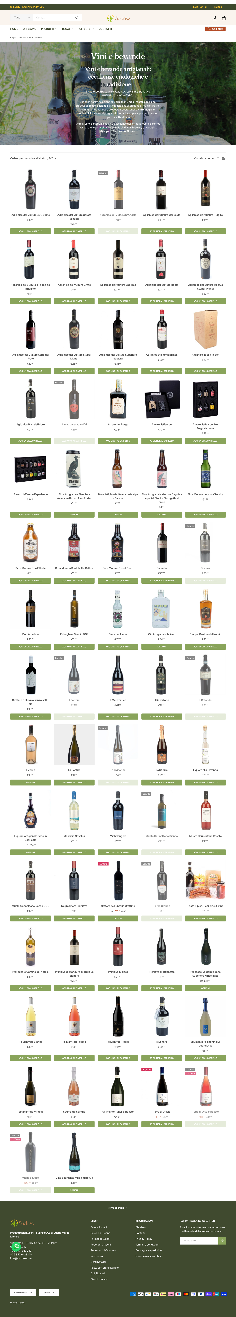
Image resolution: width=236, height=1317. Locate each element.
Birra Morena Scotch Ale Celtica (74, 568)
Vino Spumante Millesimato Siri (74, 1177)
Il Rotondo (205, 700)
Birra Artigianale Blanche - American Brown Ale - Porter (74, 496)
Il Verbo (30, 770)
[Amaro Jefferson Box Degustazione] (205, 399)
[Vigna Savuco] (30, 1152)
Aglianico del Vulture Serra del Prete (30, 356)
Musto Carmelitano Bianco (162, 836)
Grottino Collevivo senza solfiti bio (30, 701)
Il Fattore (74, 700)
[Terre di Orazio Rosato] (205, 1086)
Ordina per (16, 158)
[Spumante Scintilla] (74, 1086)
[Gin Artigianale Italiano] (161, 608)
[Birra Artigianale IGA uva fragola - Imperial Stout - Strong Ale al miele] (161, 469)
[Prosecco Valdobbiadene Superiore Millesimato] (205, 946)
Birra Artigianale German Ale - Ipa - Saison (118, 496)
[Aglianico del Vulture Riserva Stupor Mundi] (205, 259)
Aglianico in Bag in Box (205, 354)
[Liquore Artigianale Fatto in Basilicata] (30, 810)
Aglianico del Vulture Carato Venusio (74, 216)
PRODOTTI (47, 28)
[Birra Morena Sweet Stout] (118, 542)
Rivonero (161, 1041)
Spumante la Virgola (30, 1111)
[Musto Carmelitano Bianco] (161, 810)
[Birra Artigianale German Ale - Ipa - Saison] (118, 469)
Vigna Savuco (30, 1177)
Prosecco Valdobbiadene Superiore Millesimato (205, 973)
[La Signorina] (118, 744)
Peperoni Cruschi (101, 1244)
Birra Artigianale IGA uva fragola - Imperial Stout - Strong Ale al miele (162, 498)
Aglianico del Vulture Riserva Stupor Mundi (205, 286)
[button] (223, 18)
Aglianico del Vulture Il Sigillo (205, 214)
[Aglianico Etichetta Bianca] (161, 329)
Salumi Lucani (99, 1227)
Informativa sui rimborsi (149, 1256)
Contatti (140, 1233)
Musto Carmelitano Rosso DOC (30, 906)
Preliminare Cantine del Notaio (30, 971)
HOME (14, 28)
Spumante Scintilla (74, 1111)
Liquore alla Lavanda (205, 770)
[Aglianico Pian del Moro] (30, 399)
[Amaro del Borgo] (118, 399)
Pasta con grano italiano (105, 1267)
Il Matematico (118, 700)
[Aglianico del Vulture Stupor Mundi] (74, 329)
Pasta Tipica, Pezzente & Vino (205, 906)
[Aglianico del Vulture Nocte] (161, 259)
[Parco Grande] (161, 880)
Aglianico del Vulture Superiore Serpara (118, 356)
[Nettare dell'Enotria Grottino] (118, 880)
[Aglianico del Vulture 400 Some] (30, 189)
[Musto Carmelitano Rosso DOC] (30, 880)
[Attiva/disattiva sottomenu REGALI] (73, 29)
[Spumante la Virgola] (30, 1086)
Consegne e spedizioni (148, 1250)
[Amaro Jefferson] (161, 399)
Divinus (205, 568)
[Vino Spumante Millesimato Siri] (74, 1152)
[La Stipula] (161, 744)
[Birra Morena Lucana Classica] (205, 469)
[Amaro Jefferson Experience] (30, 469)
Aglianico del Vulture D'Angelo (118, 214)
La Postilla (74, 770)
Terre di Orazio (162, 1111)
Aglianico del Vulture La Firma (118, 284)
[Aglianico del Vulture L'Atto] (74, 259)
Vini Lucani (97, 1256)
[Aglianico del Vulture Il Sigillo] (205, 189)
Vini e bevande (35, 37)
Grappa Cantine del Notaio (205, 634)
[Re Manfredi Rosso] (118, 1016)
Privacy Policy (143, 1238)
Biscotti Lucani (99, 1279)
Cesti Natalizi (98, 1261)
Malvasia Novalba (74, 836)
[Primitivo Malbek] (118, 946)
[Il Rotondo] (205, 674)
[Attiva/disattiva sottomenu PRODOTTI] (56, 29)
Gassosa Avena (118, 634)
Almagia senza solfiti (74, 424)
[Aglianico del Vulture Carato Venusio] (74, 189)
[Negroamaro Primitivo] (74, 880)
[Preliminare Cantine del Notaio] (30, 946)
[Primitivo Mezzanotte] (161, 946)
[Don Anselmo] (30, 608)
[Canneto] (161, 542)
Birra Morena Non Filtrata (30, 568)
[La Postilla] (74, 744)
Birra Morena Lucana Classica (205, 494)
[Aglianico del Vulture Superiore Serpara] (118, 329)
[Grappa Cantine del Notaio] (205, 608)
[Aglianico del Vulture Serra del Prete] (30, 329)
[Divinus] (205, 542)
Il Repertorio (161, 700)
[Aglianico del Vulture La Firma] (118, 259)
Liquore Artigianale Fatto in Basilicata (30, 837)
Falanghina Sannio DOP (74, 634)
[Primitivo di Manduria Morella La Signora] (74, 946)
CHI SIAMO (29, 28)
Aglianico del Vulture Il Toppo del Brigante (30, 286)
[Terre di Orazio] (161, 1086)
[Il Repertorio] (161, 674)
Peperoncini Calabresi (103, 1250)
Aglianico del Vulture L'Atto (74, 284)
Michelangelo (118, 836)
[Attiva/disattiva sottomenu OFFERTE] (93, 29)
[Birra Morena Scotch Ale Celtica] (74, 542)
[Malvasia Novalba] (74, 810)
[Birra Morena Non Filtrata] (30, 542)
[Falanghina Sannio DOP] (74, 608)
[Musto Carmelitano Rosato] (205, 810)
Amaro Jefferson (162, 424)
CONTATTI (105, 28)
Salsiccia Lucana (100, 1233)
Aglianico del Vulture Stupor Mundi (74, 356)
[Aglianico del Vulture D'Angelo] (118, 189)
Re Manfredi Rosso (118, 1041)
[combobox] (46, 17)
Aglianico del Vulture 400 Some (30, 214)
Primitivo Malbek (118, 971)
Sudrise (20, 1302)
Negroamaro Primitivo (74, 906)
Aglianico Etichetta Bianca (162, 354)
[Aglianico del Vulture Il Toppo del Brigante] (30, 259)
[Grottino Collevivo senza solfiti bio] (30, 674)
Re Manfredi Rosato (74, 1041)
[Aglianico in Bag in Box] (205, 329)
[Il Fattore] (74, 674)
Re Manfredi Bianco (30, 1041)
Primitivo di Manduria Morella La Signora (74, 973)
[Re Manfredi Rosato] (74, 1016)
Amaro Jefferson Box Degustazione (205, 426)
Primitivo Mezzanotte (162, 971)
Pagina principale (18, 37)
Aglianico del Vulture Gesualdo (161, 214)
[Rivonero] (161, 1016)
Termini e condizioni (147, 1244)
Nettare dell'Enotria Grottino (118, 906)
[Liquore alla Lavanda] (205, 744)
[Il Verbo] (30, 744)
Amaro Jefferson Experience (30, 494)
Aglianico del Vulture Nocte (161, 284)
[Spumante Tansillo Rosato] (118, 1086)
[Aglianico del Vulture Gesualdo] (161, 189)
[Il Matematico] (118, 674)
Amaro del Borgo (118, 424)
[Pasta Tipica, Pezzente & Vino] (205, 880)
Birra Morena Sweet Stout (118, 568)
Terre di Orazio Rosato (205, 1111)
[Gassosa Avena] (118, 608)
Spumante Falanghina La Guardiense (205, 1043)
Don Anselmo (30, 634)
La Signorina (117, 770)
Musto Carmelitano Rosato (205, 836)
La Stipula (162, 770)
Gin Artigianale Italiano (161, 634)
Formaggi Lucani (100, 1238)
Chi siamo (141, 1227)
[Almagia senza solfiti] (74, 399)
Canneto (162, 568)
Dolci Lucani (98, 1273)
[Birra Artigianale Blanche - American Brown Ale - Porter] (74, 469)
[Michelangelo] (118, 810)
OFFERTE (85, 28)
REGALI (66, 28)
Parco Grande (161, 906)
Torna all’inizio (116, 1207)
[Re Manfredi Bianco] (30, 1016)
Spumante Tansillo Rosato (118, 1111)
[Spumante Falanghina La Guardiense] (205, 1016)
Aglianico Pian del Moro (30, 424)
